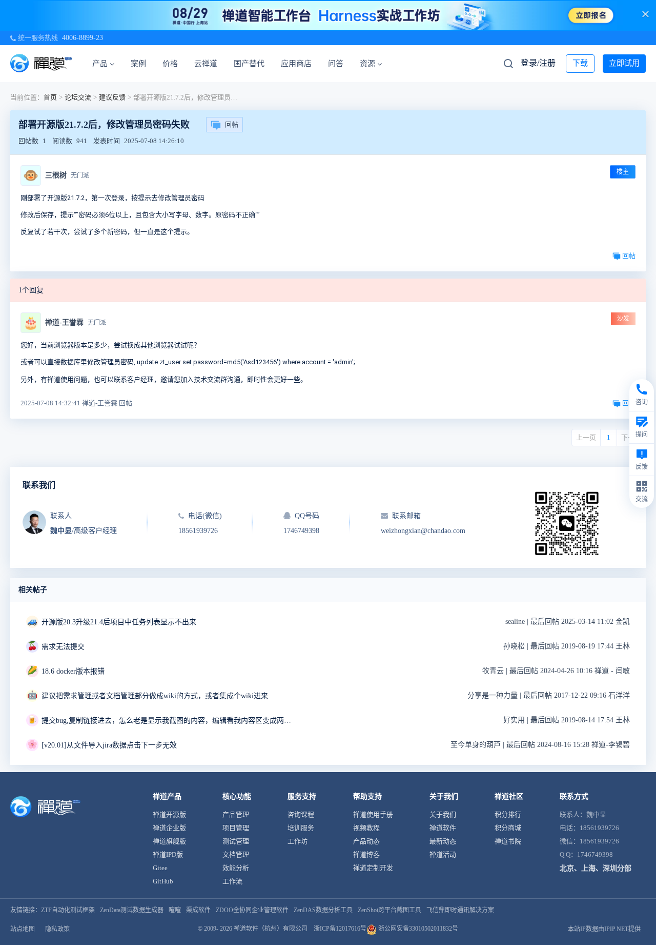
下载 (580, 63)
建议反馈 (112, 97)
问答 (335, 64)
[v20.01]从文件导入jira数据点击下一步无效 (109, 745)
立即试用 (624, 63)
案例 (138, 64)
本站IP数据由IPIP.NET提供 (604, 929)
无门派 (80, 175)
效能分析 (235, 868)
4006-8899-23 (82, 38)
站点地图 (22, 929)
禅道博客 (366, 854)
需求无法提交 (63, 647)
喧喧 (175, 910)
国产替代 (249, 64)
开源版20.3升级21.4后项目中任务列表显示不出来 (119, 622)
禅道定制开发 (373, 868)
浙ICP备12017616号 (340, 928)
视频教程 (366, 828)
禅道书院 (508, 841)
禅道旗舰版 (169, 841)
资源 (367, 64)
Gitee (160, 868)
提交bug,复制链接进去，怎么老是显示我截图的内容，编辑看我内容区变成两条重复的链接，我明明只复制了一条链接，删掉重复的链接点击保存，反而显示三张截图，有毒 (170, 720)
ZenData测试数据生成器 (131, 910)
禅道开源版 (169, 814)
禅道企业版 (169, 828)
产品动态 (366, 841)
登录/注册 (538, 62)
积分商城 (508, 828)
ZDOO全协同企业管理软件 (252, 910)
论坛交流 (78, 97)
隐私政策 (57, 929)
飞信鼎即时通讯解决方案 (460, 910)
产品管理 (235, 814)
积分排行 (508, 814)
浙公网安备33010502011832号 (417, 928)
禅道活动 (442, 854)
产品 (100, 64)
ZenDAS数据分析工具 (323, 910)
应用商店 (296, 64)
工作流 (232, 881)
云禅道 (205, 64)
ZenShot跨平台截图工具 (389, 910)
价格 (170, 64)
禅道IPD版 (168, 854)
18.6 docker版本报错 (73, 671)
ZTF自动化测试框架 (68, 910)
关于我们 (442, 814)
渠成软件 (198, 910)
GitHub (163, 881)
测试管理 (235, 841)
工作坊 (298, 841)
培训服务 (301, 828)
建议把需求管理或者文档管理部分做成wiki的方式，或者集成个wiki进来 (155, 696)
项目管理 (235, 828)
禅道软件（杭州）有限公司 (271, 928)
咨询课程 (301, 814)
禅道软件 (442, 828)
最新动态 (442, 841)
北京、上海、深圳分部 (595, 868)
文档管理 (235, 854)
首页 (50, 97)
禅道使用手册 (373, 814)
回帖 (231, 124)
